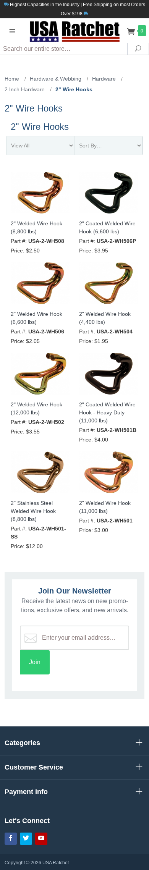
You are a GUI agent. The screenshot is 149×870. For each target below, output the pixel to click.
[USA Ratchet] (74, 30)
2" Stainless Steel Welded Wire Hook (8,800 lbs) (33, 511)
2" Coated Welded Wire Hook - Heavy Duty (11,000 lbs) (107, 412)
